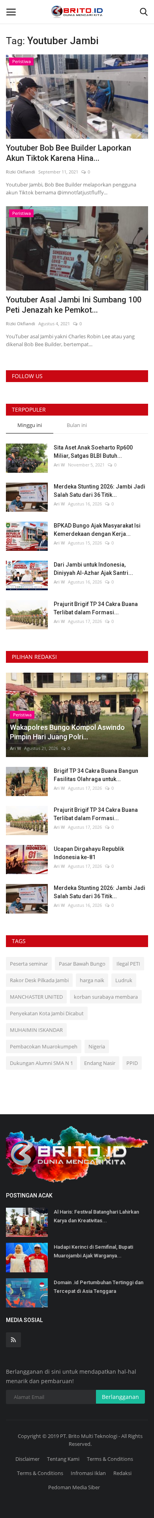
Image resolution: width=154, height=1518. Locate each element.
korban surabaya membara (106, 996)
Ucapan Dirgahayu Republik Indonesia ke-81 (89, 853)
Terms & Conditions (110, 1458)
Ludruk (123, 980)
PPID (132, 1063)
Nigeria (96, 1046)
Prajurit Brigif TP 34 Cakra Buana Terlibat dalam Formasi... (96, 608)
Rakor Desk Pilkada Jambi (39, 980)
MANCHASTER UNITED (36, 996)
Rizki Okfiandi (20, 172)
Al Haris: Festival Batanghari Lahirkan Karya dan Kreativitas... (96, 1216)
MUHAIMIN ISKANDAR (36, 1029)
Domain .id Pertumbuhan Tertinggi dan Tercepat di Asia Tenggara (98, 1286)
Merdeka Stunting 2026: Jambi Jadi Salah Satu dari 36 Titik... (99, 490)
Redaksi (122, 1473)
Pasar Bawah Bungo (82, 963)
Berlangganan (120, 1397)
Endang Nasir (99, 1063)
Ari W (59, 465)
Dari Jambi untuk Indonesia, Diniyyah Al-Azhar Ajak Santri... (93, 568)
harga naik (92, 980)
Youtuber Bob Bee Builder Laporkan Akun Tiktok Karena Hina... (68, 153)
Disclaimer (27, 1458)
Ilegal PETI (128, 963)
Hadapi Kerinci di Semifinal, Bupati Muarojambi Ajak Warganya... (93, 1251)
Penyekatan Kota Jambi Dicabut (47, 1013)
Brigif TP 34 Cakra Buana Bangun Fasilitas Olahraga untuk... (96, 775)
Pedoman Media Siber (74, 1487)
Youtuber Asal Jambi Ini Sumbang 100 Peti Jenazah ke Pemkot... (73, 305)
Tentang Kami (63, 1458)
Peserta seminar (29, 963)
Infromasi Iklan (88, 1473)
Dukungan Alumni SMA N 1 (41, 1063)
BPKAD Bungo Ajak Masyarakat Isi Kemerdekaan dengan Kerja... (97, 529)
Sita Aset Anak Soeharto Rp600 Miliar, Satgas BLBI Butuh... (93, 451)
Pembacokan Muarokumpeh (43, 1046)
